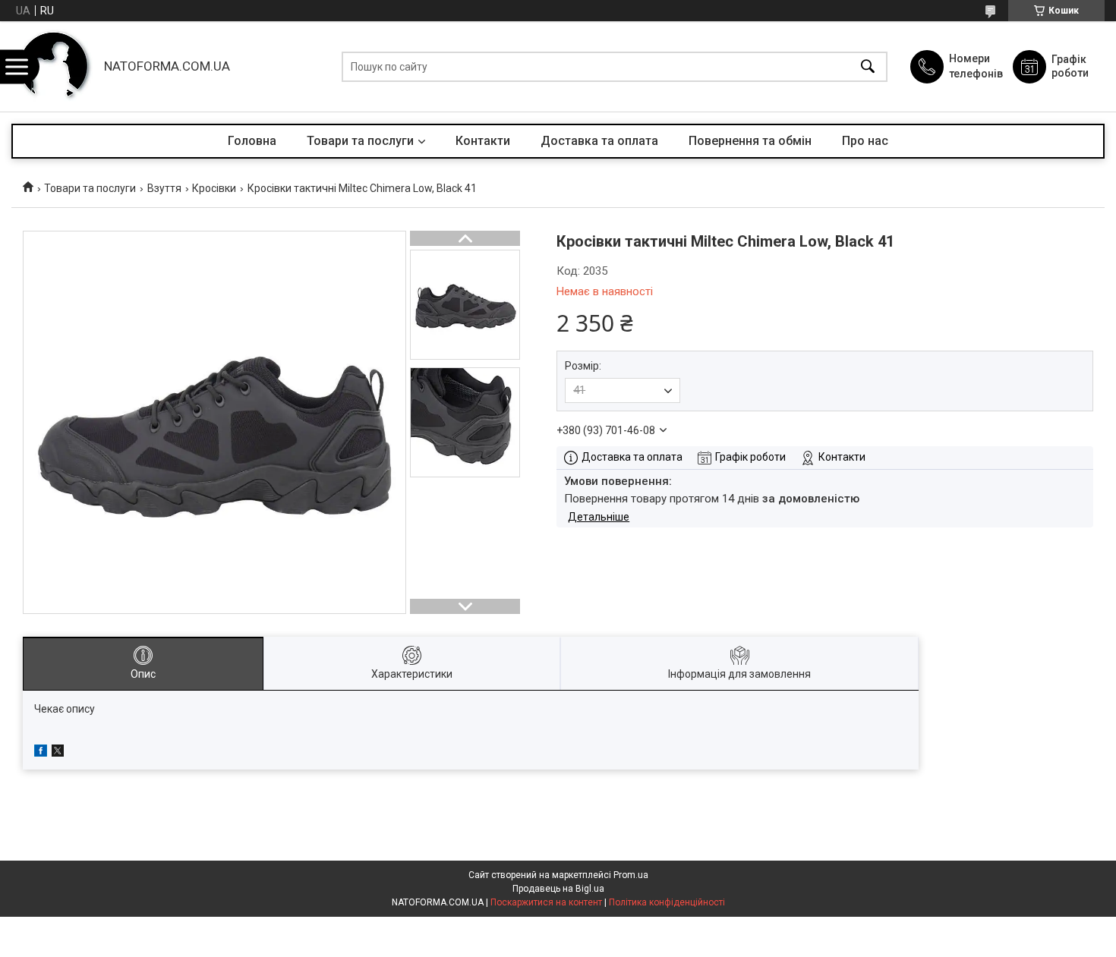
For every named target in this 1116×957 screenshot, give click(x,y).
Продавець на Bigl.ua (558, 888)
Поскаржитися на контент (546, 902)
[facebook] (40, 753)
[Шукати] (868, 66)
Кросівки (214, 188)
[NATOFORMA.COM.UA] (54, 66)
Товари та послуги (360, 141)
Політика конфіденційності (667, 902)
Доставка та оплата (599, 141)
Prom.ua (630, 875)
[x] (58, 753)
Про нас (865, 141)
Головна (252, 141)
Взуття (164, 188)
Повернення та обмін (750, 141)
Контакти (483, 141)
